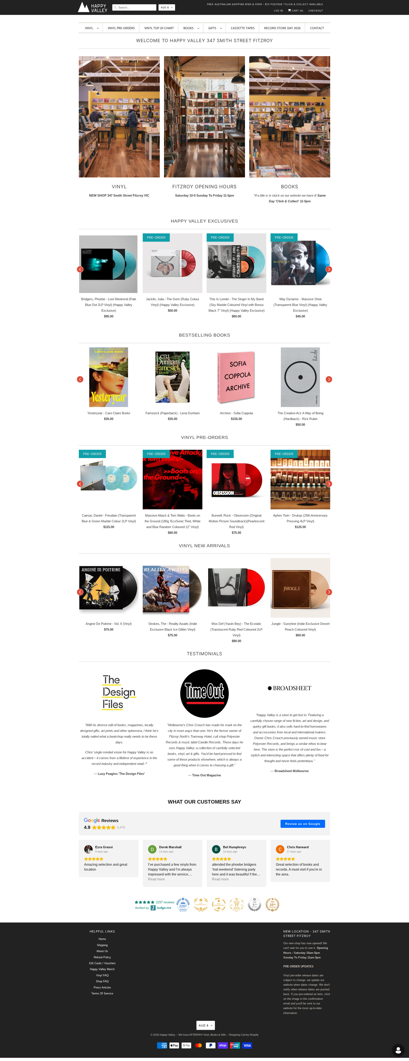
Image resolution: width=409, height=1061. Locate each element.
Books (189, 28)
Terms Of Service (102, 993)
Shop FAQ (102, 981)
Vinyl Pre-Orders (121, 28)
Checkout (315, 10)
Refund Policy (102, 957)
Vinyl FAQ (102, 975)
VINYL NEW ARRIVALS (204, 545)
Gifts (213, 28)
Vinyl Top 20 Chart (159, 28)
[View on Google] (88, 849)
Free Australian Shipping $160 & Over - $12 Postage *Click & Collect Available (265, 4)
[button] (78, 863)
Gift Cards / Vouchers (102, 963)
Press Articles (102, 987)
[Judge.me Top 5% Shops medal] (254, 904)
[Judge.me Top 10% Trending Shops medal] (272, 904)
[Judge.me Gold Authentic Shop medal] (201, 904)
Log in (278, 10)
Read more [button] (156, 879)
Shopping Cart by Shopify (243, 1034)
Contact (317, 28)
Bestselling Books (204, 335)
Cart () (297, 10)
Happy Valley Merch (102, 969)
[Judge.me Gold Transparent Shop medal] (219, 904)
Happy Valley (167, 1034)
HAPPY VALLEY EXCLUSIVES (204, 220)
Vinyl (90, 28)
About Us (102, 951)
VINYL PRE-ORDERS (204, 437)
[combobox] (134, 7)
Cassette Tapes (243, 28)
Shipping (102, 945)
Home (102, 939)
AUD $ (165, 7)
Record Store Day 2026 (282, 28)
